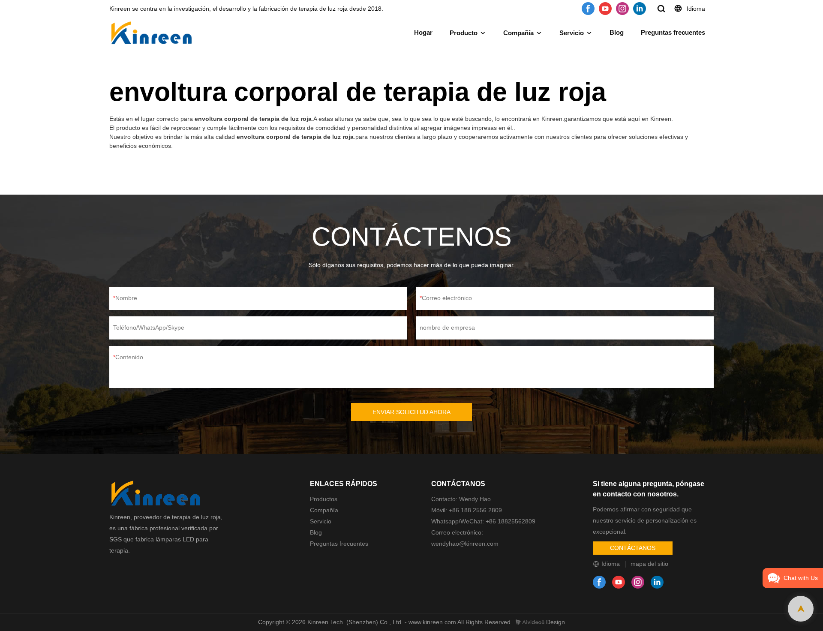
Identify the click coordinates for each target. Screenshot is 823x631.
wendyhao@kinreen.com (465, 543)
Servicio (571, 32)
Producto (464, 32)
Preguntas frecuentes (673, 32)
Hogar (423, 32)
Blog (617, 32)
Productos (323, 499)
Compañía (518, 32)
